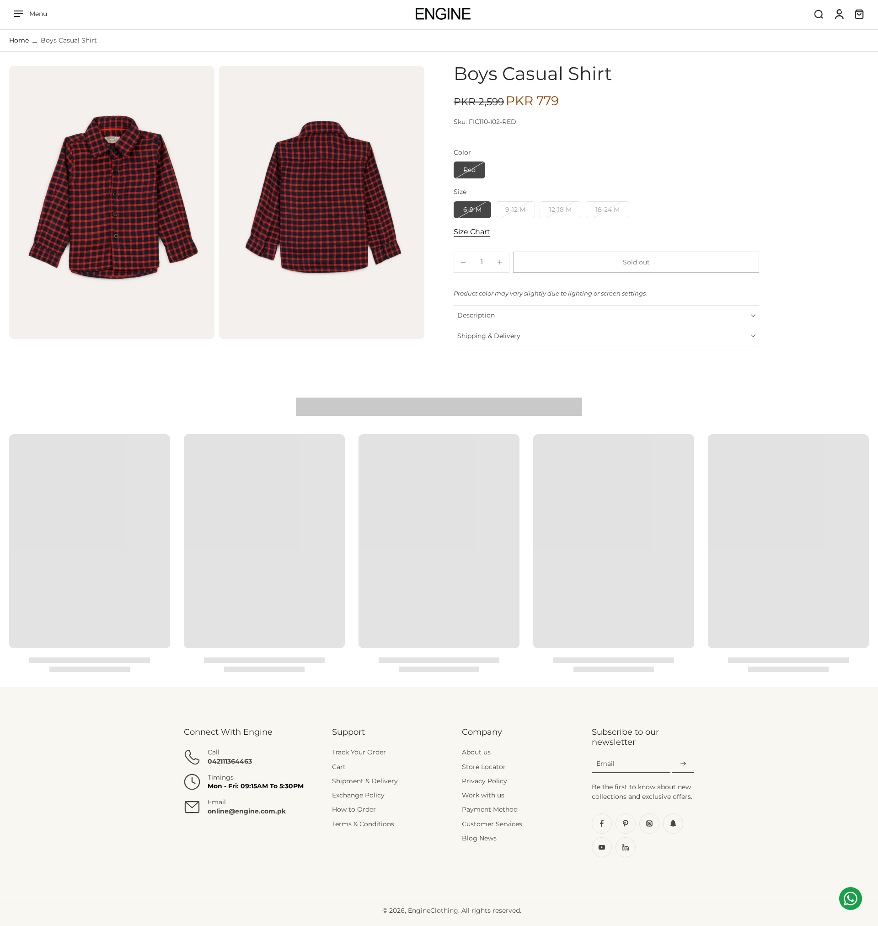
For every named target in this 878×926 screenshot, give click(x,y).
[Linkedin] (626, 847)
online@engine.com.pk (247, 811)
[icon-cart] (859, 14)
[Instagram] (649, 823)
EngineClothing (433, 910)
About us (476, 752)
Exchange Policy (358, 795)
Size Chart (472, 231)
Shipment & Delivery (365, 781)
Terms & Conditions (363, 824)
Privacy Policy (484, 781)
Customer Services (492, 824)
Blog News (479, 838)
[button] (636, 262)
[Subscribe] (683, 764)
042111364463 (230, 761)
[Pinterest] (626, 823)
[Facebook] (602, 823)
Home (19, 40)
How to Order (354, 809)
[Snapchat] (673, 823)
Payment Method (490, 809)
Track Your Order (359, 752)
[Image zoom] (111, 202)
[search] (818, 14)
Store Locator (484, 767)
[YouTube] (602, 847)
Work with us (483, 795)
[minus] (463, 262)
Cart (339, 767)
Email (605, 763)
